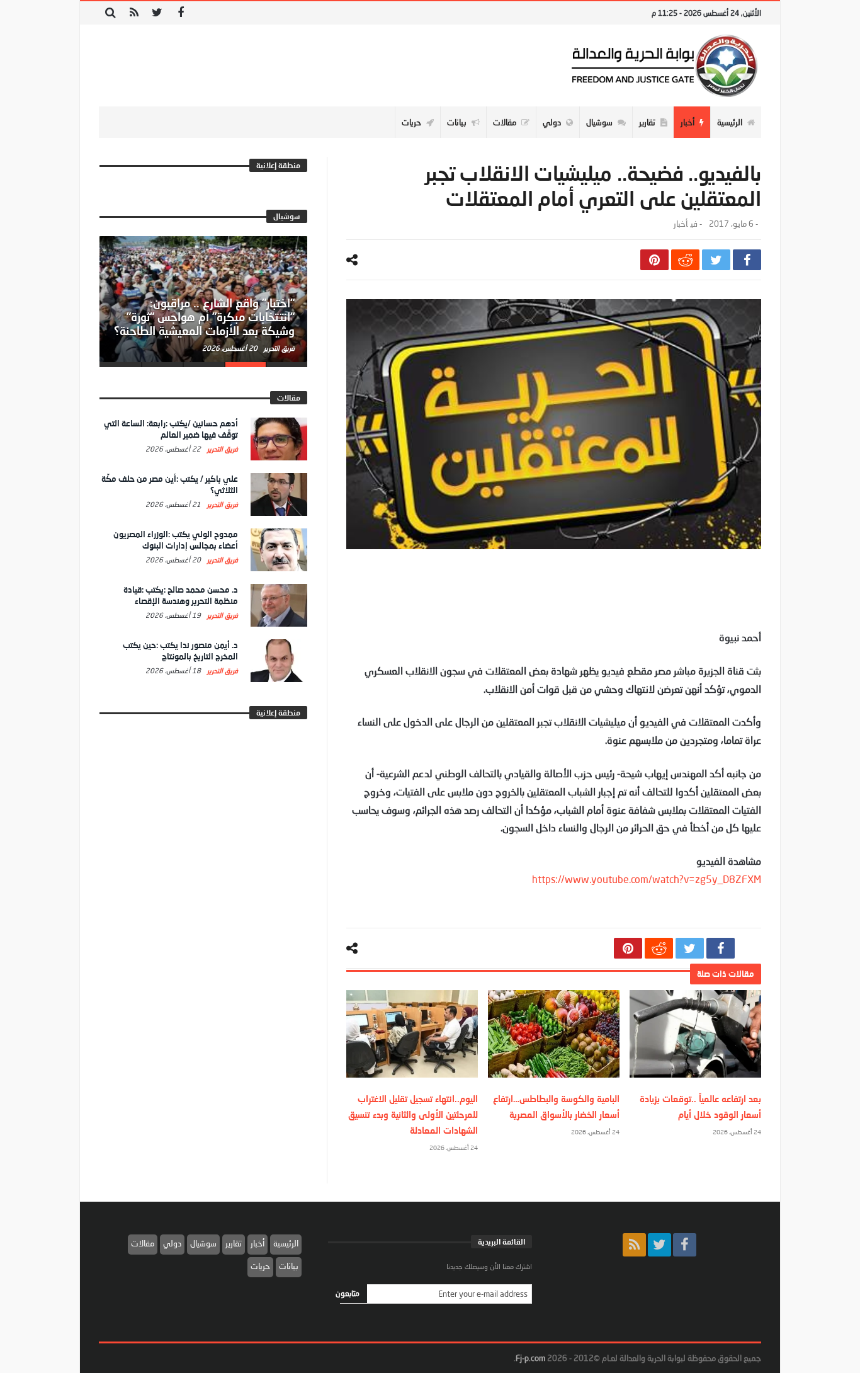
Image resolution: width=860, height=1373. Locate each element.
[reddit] (685, 259)
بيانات (288, 1266)
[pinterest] (654, 259)
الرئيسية (285, 1243)
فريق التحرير (278, 348)
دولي (172, 1243)
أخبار (680, 224)
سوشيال (203, 1243)
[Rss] (133, 13)
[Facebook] (180, 13)
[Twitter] (157, 13)
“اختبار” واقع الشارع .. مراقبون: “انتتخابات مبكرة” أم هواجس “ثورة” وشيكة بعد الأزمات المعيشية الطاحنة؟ (204, 317)
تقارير (233, 1243)
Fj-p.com (530, 1358)
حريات (260, 1266)
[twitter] (716, 259)
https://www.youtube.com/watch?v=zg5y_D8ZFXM (646, 879)
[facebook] (747, 259)
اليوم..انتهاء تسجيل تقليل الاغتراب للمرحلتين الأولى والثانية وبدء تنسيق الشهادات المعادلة (413, 1114)
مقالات (142, 1243)
